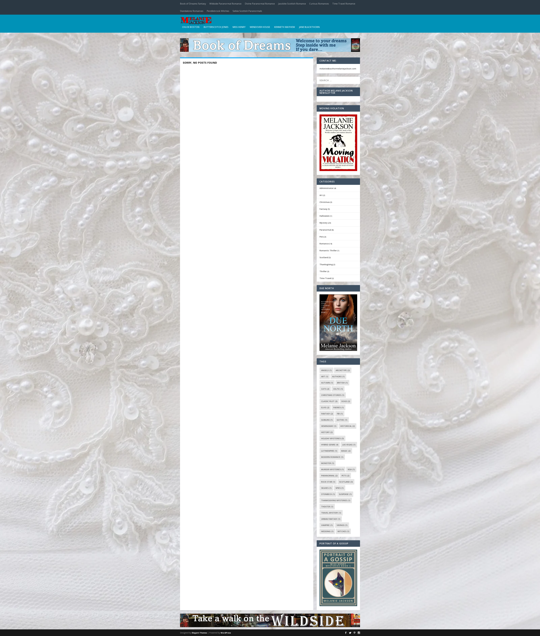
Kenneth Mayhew (284, 27)
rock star (328, 481)
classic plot (329, 401)
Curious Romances (319, 3)
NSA (351, 469)
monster (327, 463)
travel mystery (331, 512)
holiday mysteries (332, 438)
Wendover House (260, 27)
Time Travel (325, 278)
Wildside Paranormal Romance (225, 3)
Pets (322, 236)
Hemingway (328, 426)
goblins (327, 420)
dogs (345, 401)
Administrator (327, 188)
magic (345, 450)
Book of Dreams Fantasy (193, 3)
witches (343, 531)
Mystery (324, 222)
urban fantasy (330, 519)
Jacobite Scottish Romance (292, 3)
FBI (340, 413)
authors (338, 376)
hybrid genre (329, 444)
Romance (324, 243)
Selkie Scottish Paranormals (247, 11)
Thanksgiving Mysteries (335, 500)
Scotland (324, 257)
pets (345, 475)
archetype (343, 370)
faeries (338, 407)
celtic (338, 389)
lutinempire (329, 450)
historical (347, 426)
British (342, 382)
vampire (327, 525)
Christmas (325, 202)
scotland (346, 481)
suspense (345, 494)
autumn (327, 382)
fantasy (327, 413)
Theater (327, 506)
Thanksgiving (326, 264)
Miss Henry (239, 27)
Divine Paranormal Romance (260, 3)
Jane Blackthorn (309, 27)
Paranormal (325, 229)
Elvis (325, 407)
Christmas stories (332, 395)
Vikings (342, 525)
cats (325, 389)
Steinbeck (328, 494)
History (327, 432)
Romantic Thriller (328, 250)
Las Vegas (348, 444)
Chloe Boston (190, 27)
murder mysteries (332, 469)
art (324, 376)
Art (321, 195)
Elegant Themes (199, 632)
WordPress (226, 632)
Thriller (323, 271)
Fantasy (323, 209)
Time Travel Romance (343, 3)
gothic (342, 420)
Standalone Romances (191, 11)
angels (326, 370)
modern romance (332, 457)
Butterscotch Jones (216, 27)
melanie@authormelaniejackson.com (338, 68)
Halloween (325, 216)
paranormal (329, 475)
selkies (326, 488)
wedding (327, 531)
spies (340, 488)
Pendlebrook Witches (218, 11)
